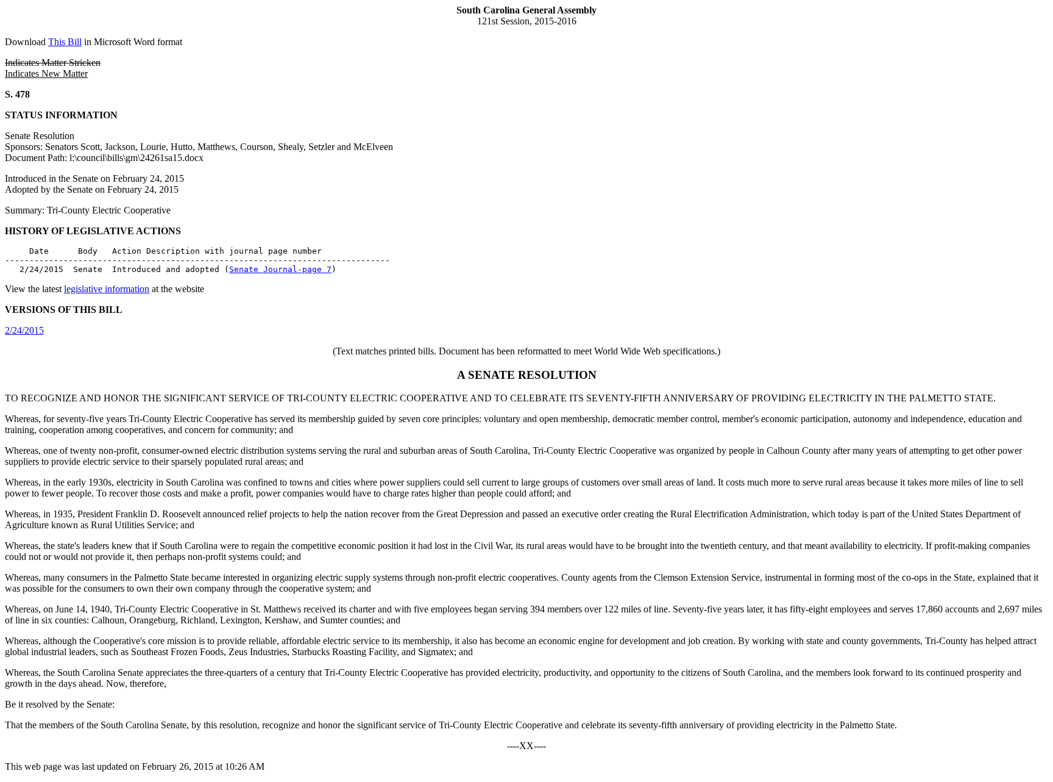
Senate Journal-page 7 (280, 269)
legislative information (106, 289)
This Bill (65, 42)
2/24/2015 (24, 330)
